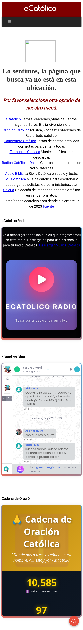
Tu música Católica (25, 152)
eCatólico (13, 119)
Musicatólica (15, 179)
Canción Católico (15, 130)
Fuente (48, 206)
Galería (8, 190)
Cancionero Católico (20, 141)
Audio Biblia (14, 173)
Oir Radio (74, 621)
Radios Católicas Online (20, 163)
